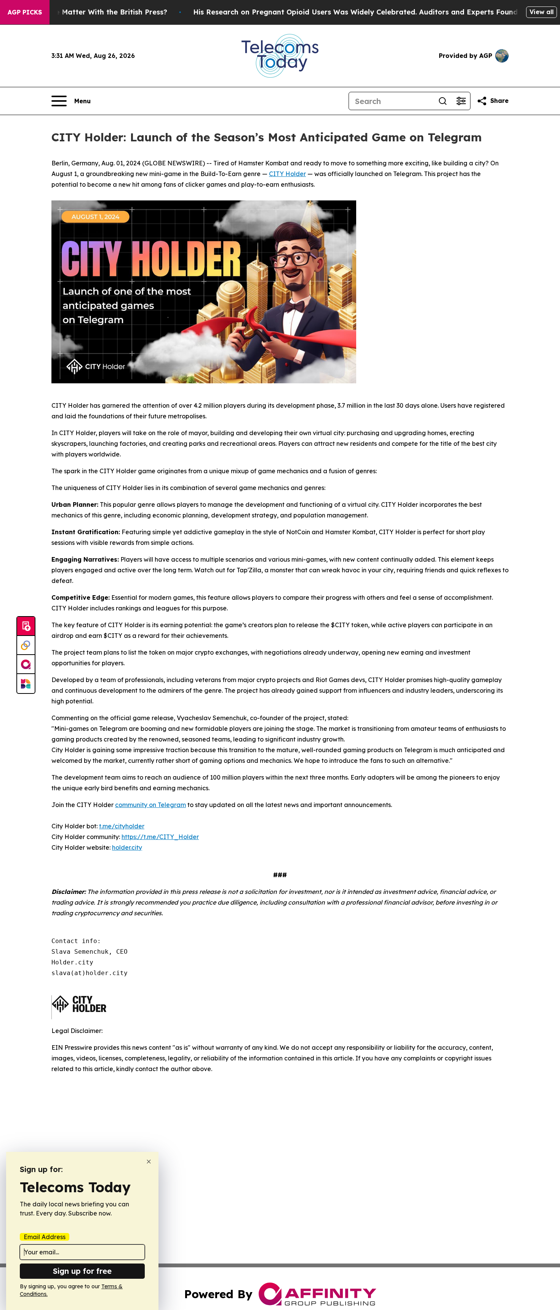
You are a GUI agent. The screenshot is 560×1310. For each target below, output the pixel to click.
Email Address (45, 1237)
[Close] (148, 1161)
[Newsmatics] (26, 683)
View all (542, 12)
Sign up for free (82, 1271)
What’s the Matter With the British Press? (94, 12)
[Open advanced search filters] (461, 101)
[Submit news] (26, 626)
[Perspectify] (26, 645)
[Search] (443, 101)
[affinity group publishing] (26, 664)
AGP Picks (25, 12)
